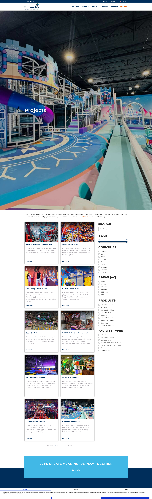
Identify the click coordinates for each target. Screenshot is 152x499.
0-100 (103, 282)
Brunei (103, 257)
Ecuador (104, 270)
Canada (103, 259)
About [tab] (126, 489)
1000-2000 (104, 292)
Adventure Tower (107, 305)
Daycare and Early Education (111, 343)
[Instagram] (28, 1)
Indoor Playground (107, 325)
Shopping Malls (106, 350)
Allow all (125, 498)
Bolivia (103, 254)
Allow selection (76, 498)
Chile (102, 262)
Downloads (113, 1)
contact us (85, 217)
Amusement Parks (107, 337)
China (103, 264)
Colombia (104, 267)
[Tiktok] (36, 1)
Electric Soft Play (107, 318)
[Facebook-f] (25, 1)
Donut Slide (105, 315)
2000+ (103, 295)
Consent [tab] (25, 489)
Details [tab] (76, 489)
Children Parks (106, 340)
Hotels (103, 348)
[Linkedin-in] (34, 1)
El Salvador (105, 272)
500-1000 (104, 289)
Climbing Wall (106, 312)
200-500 (104, 287)
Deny (27, 498)
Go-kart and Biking (107, 320)
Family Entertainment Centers (111, 345)
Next (70, 446)
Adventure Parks (107, 335)
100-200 (103, 284)
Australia (104, 251)
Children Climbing (107, 310)
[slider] (99, 242)
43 (66, 446)
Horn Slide (104, 323)
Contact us (76, 470)
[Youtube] (31, 1)
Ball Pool (104, 307)
